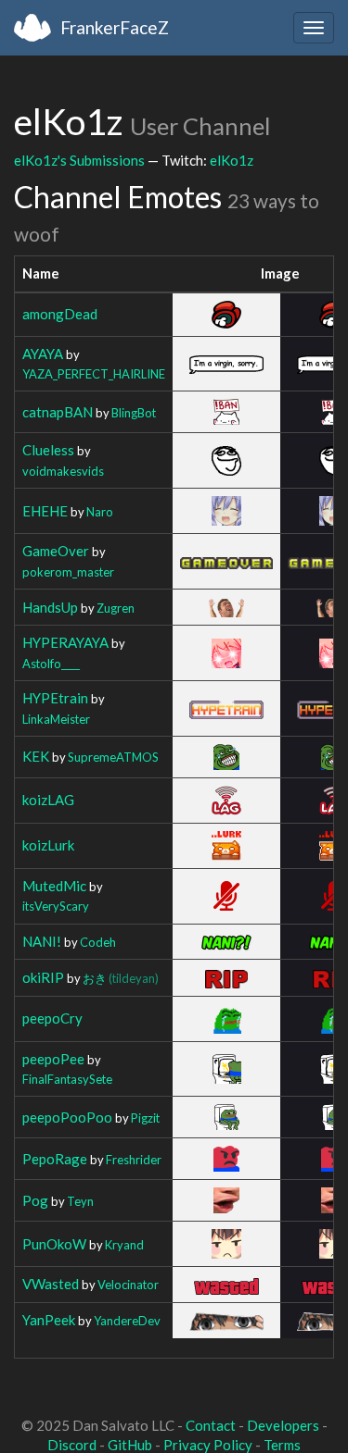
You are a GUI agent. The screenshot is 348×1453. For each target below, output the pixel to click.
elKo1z (231, 160)
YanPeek (48, 1319)
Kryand (124, 1244)
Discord (72, 1444)
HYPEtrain (55, 697)
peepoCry (52, 1018)
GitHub (130, 1444)
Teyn (80, 1201)
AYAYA (42, 353)
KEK (35, 756)
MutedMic (54, 885)
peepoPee (53, 1058)
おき (121, 978)
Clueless (48, 449)
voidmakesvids (63, 471)
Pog (35, 1200)
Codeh (98, 942)
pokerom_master (68, 572)
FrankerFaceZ (114, 27)
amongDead (59, 313)
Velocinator (128, 1284)
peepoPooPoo (67, 1117)
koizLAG (48, 799)
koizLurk (48, 845)
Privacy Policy (207, 1444)
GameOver (55, 550)
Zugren (116, 608)
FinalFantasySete (67, 1079)
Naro (99, 511)
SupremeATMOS (113, 757)
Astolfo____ (51, 663)
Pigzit (145, 1118)
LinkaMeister (56, 719)
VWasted (50, 1283)
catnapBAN (57, 412)
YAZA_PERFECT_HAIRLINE (93, 373)
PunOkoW (54, 1244)
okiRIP (43, 977)
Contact (211, 1425)
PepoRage (54, 1158)
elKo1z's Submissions (79, 160)
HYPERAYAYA (65, 642)
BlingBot (133, 412)
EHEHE (45, 511)
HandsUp (50, 607)
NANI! (41, 941)
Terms (282, 1444)
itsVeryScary (55, 906)
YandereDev (127, 1320)
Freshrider (133, 1159)
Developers (283, 1425)
